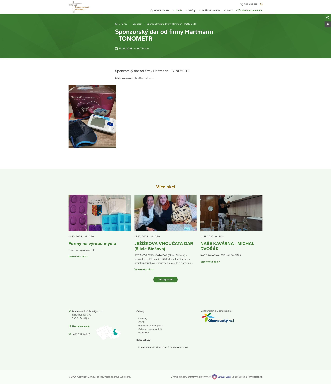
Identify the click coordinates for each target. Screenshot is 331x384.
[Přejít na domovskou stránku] (79, 7)
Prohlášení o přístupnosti (150, 325)
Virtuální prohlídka (252, 10)
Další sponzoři (165, 279)
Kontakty (142, 318)
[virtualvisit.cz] (221, 376)
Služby (191, 10)
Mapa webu (144, 332)
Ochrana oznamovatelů (150, 329)
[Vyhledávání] (261, 4)
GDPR (141, 322)
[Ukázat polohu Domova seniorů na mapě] (113, 332)
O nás (179, 10)
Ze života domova (211, 10)
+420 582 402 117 (81, 334)
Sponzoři (137, 23)
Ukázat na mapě (80, 326)
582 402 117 (250, 4)
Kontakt (228, 10)
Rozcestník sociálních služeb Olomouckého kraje (163, 347)
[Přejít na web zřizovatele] (231, 317)
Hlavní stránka (161, 10)
